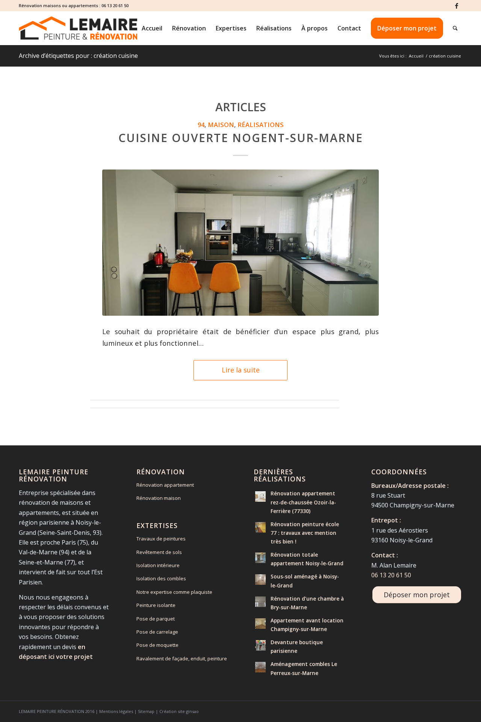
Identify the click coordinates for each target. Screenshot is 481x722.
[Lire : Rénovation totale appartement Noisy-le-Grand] (260, 558)
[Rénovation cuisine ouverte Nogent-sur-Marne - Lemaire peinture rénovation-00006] (240, 243)
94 (201, 124)
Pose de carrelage (157, 631)
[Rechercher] (455, 28)
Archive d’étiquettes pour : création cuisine (78, 55)
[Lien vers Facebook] (456, 5)
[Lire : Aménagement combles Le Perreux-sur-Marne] (260, 667)
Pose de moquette (157, 645)
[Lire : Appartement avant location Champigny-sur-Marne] (260, 623)
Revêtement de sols (159, 552)
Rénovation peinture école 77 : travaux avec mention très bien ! (305, 533)
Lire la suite (241, 369)
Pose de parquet (155, 618)
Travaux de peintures (161, 538)
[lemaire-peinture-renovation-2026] (78, 28)
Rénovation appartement (165, 484)
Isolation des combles (161, 578)
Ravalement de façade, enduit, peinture (181, 658)
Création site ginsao (179, 711)
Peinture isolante (155, 605)
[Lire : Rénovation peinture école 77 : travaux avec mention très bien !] (260, 527)
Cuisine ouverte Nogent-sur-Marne (240, 137)
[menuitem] (152, 28)
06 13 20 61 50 (115, 5)
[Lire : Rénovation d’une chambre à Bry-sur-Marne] (260, 601)
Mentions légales (116, 711)
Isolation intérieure (158, 565)
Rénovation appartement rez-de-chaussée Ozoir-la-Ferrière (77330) (303, 502)
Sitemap (146, 711)
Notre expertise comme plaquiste (174, 592)
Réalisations (260, 124)
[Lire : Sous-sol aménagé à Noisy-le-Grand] (260, 579)
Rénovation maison (158, 498)
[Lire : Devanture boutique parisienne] (260, 645)
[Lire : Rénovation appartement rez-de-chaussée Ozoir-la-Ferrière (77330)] (260, 496)
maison (221, 124)
